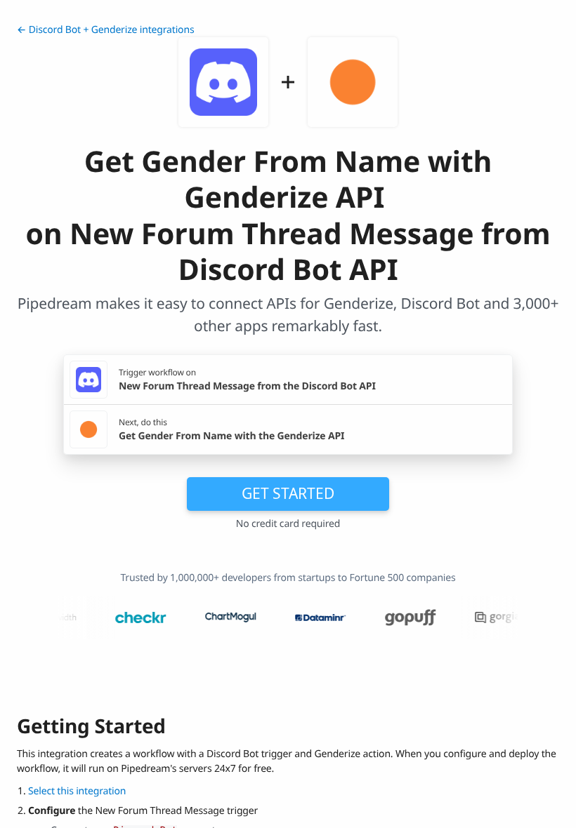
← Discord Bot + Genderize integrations (105, 29)
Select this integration (77, 791)
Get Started (288, 493)
